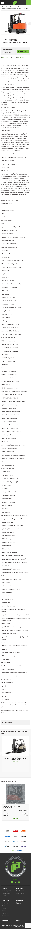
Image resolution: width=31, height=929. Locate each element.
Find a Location (6, 57)
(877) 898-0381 (7, 52)
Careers (4, 908)
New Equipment (11, 7)
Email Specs (21, 57)
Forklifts (20, 7)
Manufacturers (20, 891)
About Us (4, 905)
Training (4, 911)
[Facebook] (12, 882)
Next (29, 23)
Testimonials (5, 916)
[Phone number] (29, 2)
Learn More (15, 761)
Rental (4, 896)
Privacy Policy (15, 926)
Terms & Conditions (23, 926)
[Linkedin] (15, 882)
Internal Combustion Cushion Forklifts (11, 8)
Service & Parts (20, 893)
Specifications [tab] (8, 722)
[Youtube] (19, 882)
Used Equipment (6, 893)
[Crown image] (15, 746)
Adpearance (8, 926)
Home (3, 7)
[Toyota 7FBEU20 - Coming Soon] (15, 794)
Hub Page (5, 913)
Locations (5, 903)
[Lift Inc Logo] (15, 2)
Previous (2, 754)
